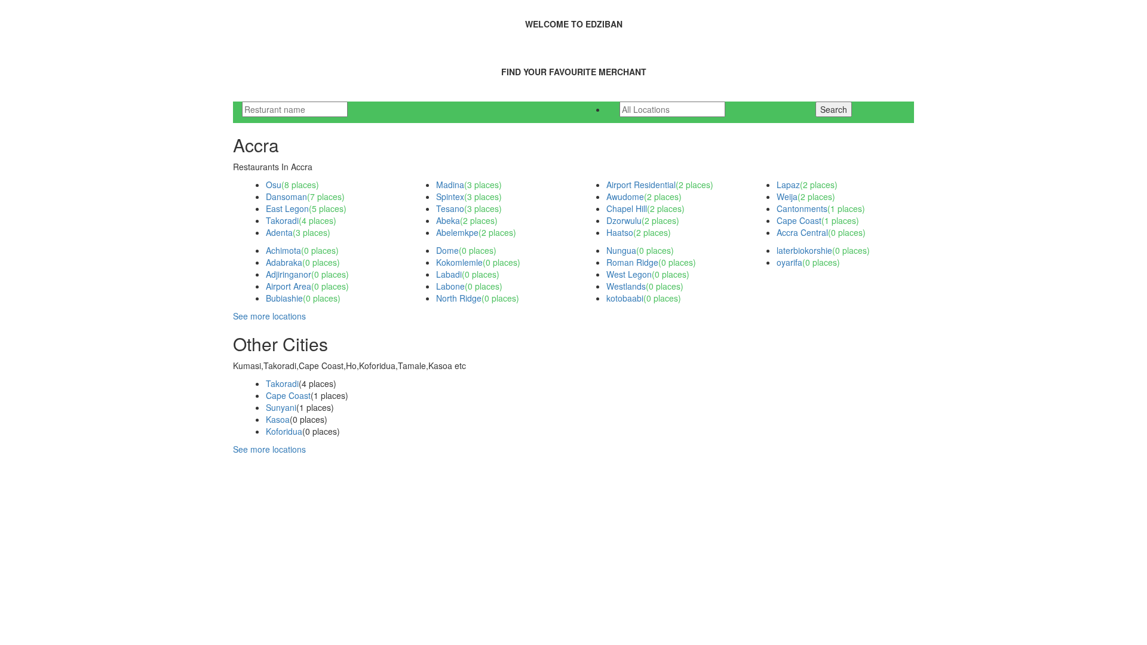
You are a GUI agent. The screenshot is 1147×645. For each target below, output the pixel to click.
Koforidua (284, 431)
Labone (450, 286)
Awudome (625, 196)
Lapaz (788, 185)
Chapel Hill (626, 208)
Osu (273, 185)
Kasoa (278, 419)
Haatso (619, 232)
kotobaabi (624, 298)
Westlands (626, 286)
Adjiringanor (288, 274)
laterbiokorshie (804, 250)
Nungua (621, 250)
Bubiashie (284, 298)
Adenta (279, 232)
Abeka (448, 220)
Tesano (450, 208)
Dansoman (286, 196)
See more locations (269, 316)
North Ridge (459, 298)
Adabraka (284, 262)
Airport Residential (641, 185)
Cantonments (802, 208)
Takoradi (282, 220)
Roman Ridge (632, 262)
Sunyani (281, 407)
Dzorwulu (624, 220)
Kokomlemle (459, 262)
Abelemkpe (457, 232)
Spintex (450, 196)
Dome (447, 250)
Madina (450, 185)
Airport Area (288, 286)
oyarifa (789, 262)
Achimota (283, 250)
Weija (787, 196)
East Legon (287, 208)
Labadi (449, 274)
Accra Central (802, 232)
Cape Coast (799, 220)
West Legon (629, 274)
